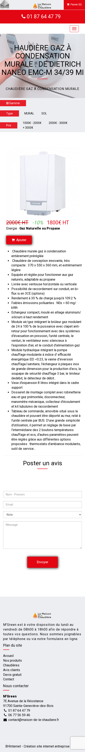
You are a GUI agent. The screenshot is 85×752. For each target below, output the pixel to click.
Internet (13, 746)
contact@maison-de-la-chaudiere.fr (33, 720)
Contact (8, 679)
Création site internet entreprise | (48, 746)
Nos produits (12, 660)
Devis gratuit (12, 675)
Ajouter (20, 240)
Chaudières (11, 665)
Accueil (8, 656)
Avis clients (11, 670)
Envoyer (42, 562)
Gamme (14, 103)
